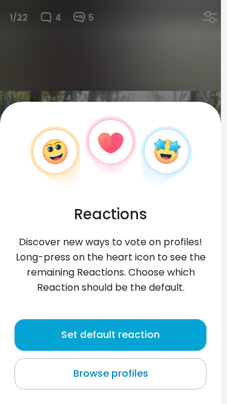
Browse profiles (110, 373)
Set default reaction (110, 335)
